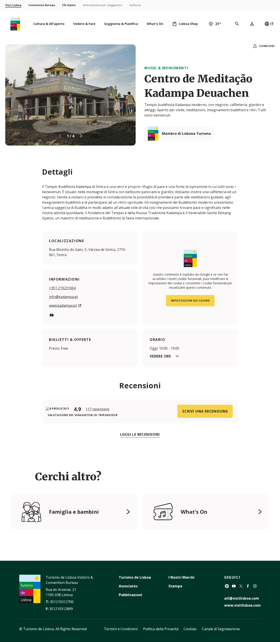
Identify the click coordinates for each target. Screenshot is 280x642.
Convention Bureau (41, 5)
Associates (128, 586)
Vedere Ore (160, 356)
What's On (194, 511)
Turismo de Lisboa (135, 577)
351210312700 (62, 601)
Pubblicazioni (130, 594)
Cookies (190, 628)
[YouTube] (51, 315)
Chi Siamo (69, 5)
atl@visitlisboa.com (241, 598)
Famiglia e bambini (74, 511)
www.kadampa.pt (63, 305)
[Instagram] (254, 586)
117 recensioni (97, 409)
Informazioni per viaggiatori (102, 5)
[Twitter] (240, 586)
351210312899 (61, 608)
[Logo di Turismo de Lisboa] (15, 23)
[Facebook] (247, 586)
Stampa (175, 586)
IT (272, 23)
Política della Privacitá (160, 628)
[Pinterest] (226, 586)
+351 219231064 (62, 288)
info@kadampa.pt (63, 296)
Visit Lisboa (13, 5)
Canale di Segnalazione (221, 628)
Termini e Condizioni (121, 628)
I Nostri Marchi (181, 577)
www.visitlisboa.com (242, 605)
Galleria (135, 5)
